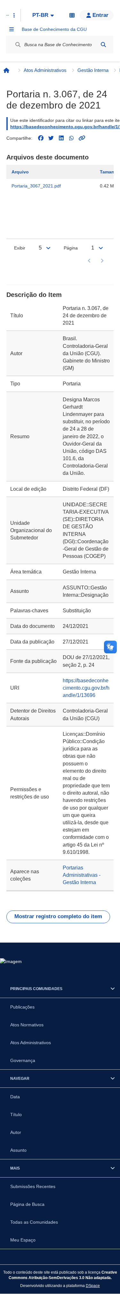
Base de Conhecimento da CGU (54, 29)
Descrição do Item (34, 294)
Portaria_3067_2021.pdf (36, 185)
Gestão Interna (92, 70)
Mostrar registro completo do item (58, 916)
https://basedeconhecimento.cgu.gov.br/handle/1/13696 (86, 688)
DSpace (93, 1285)
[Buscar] (103, 44)
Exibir (19, 247)
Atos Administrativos (45, 70)
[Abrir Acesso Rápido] (14, 15)
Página (71, 247)
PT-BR (40, 15)
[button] (97, 15)
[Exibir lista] (48, 248)
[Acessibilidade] (72, 15)
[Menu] (11, 29)
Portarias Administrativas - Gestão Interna (81, 875)
